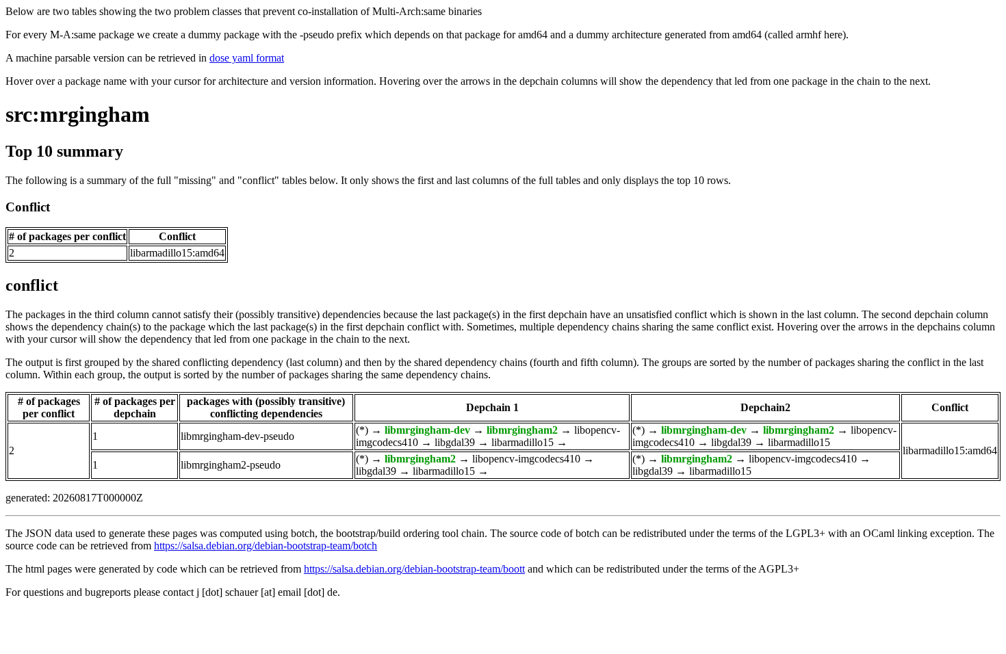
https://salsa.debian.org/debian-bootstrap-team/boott (414, 569)
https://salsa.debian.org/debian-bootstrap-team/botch (265, 545)
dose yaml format (246, 58)
